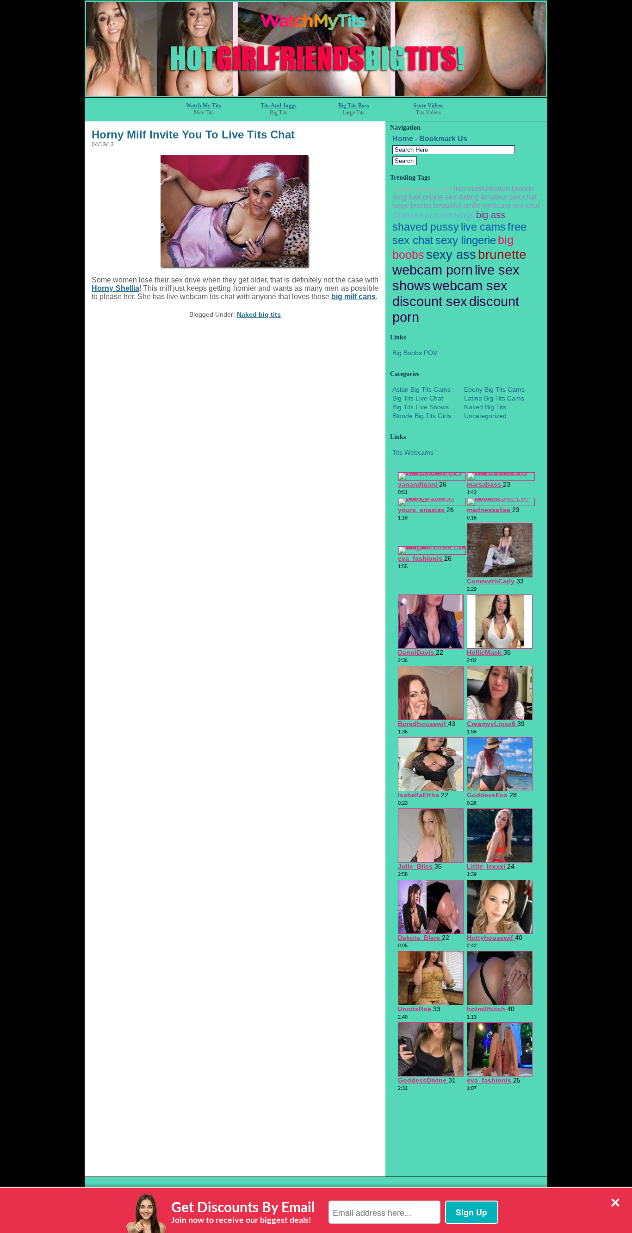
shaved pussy (425, 227)
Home (402, 139)
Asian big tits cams (421, 389)
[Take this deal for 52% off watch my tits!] (316, 95)
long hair (406, 197)
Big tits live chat (417, 398)
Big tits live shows (420, 407)
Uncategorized (485, 415)
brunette (502, 254)
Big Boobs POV (414, 353)
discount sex (429, 301)
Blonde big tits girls (421, 415)
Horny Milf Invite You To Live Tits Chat (193, 134)
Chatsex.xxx (415, 215)
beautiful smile (457, 205)
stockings (457, 215)
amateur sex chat (509, 197)
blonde (523, 189)
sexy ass (451, 255)
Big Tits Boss (353, 105)
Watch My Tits (203, 105)
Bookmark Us (443, 139)
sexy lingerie (465, 240)
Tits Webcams (413, 452)
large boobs (411, 205)
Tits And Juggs (278, 105)
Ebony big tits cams (494, 389)
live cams (483, 227)
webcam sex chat (511, 205)
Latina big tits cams (494, 398)
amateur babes (412, 189)
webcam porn (432, 269)
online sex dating (451, 197)
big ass (490, 215)
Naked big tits (259, 314)
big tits (443, 189)
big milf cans (353, 296)
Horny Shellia (115, 288)
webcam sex (470, 285)
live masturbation (482, 189)
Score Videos (428, 105)
